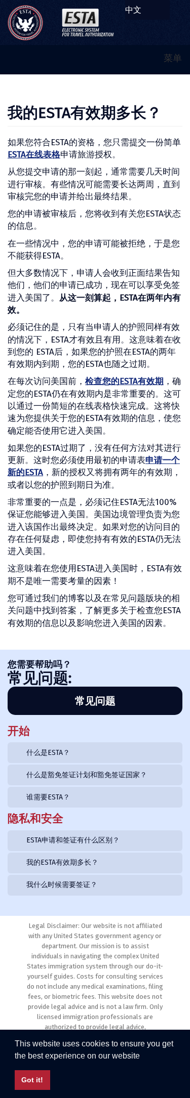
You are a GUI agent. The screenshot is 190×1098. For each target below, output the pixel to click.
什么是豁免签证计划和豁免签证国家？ (86, 775)
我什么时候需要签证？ (61, 884)
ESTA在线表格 (34, 154)
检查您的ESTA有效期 (124, 381)
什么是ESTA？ (48, 752)
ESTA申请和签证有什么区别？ (73, 840)
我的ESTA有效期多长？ (62, 862)
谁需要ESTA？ (48, 797)
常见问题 (95, 701)
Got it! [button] (32, 1080)
